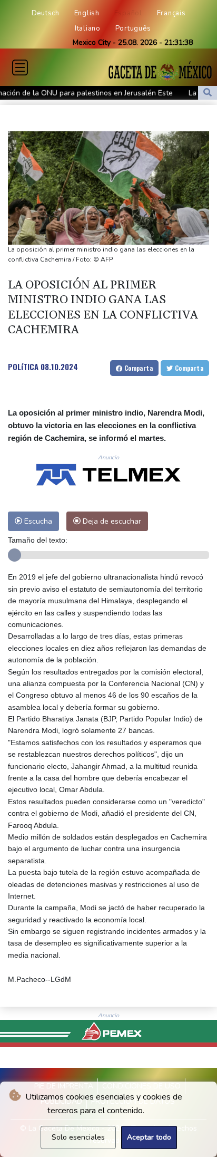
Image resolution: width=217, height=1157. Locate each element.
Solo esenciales (78, 1137)
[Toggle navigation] (20, 67)
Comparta (137, 367)
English (87, 13)
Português (133, 28)
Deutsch (46, 13)
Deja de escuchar (111, 521)
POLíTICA (23, 366)
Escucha (37, 521)
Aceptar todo (149, 1137)
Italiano (88, 28)
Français (171, 13)
